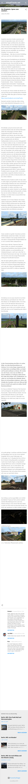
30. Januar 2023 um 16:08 (18, 633)
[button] (26, 9)
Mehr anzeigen (22, 732)
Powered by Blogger (15, 778)
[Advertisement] (14, 693)
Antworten (10, 630)
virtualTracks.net (13, 3)
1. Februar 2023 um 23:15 (15, 641)
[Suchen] (26, 3)
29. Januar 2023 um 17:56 (18, 611)
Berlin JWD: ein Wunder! (8, 737)
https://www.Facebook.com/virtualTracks (12, 98)
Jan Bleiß (9, 633)
